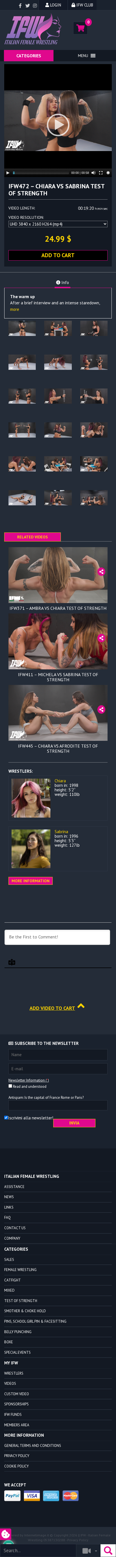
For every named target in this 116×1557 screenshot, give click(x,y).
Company (12, 1238)
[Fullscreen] (101, 173)
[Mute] (93, 173)
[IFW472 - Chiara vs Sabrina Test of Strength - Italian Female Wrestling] (33, 28)
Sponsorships (16, 1404)
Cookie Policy (16, 1466)
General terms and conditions (32, 1445)
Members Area (16, 1425)
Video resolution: (26, 217)
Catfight (12, 1280)
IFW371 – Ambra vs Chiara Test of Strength (58, 608)
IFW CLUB (84, 5)
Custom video (16, 1394)
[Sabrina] (31, 848)
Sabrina (61, 831)
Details (58, 599)
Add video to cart (52, 1008)
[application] (58, 120)
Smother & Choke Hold (25, 1311)
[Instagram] (35, 6)
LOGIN (55, 5)
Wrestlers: (20, 771)
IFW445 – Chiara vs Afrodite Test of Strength (58, 748)
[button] (83, 55)
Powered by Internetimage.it (27, 1535)
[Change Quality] (108, 173)
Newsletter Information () (28, 1080)
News (9, 1196)
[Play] (8, 173)
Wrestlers (13, 1373)
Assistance (14, 1186)
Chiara (60, 780)
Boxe (8, 1342)
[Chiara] (31, 798)
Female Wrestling (20, 1269)
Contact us (15, 1228)
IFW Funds (13, 1414)
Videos (10, 1383)
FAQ (7, 1217)
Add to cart (58, 255)
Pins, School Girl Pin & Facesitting (35, 1321)
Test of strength (20, 1300)
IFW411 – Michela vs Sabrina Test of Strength (58, 677)
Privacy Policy (16, 1455)
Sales (9, 1259)
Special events (17, 1352)
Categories (28, 55)
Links (9, 1207)
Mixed (9, 1290)
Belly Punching (18, 1331)
